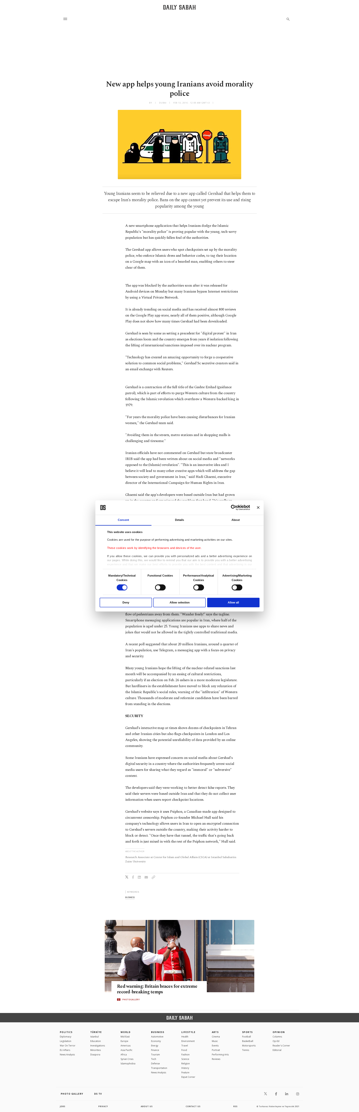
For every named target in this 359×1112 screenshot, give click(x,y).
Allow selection (180, 602)
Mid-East (125, 1036)
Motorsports (249, 1045)
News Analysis (67, 1054)
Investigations (97, 1045)
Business (157, 1032)
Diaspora (95, 1054)
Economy (156, 1041)
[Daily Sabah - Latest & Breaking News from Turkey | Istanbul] (179, 7)
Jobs (62, 1106)
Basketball (247, 1041)
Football (246, 1036)
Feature (185, 1072)
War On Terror (67, 1045)
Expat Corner (188, 1077)
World (126, 1032)
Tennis (245, 1050)
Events (215, 1045)
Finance (155, 1050)
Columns (277, 1036)
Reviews (216, 1059)
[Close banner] (258, 507)
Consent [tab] (123, 519)
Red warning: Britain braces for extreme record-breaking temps (157, 989)
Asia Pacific (126, 1050)
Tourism (155, 1054)
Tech (153, 1059)
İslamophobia (128, 1063)
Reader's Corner (281, 1045)
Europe (124, 1041)
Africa (124, 1054)
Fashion (185, 1054)
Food (184, 1050)
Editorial (277, 1050)
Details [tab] (179, 519)
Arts (215, 1032)
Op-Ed (276, 1041)
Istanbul (94, 1036)
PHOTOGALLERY (131, 999)
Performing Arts (220, 1054)
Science (185, 1059)
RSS (235, 1106)
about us (147, 1106)
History (185, 1068)
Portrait (216, 1050)
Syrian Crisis (127, 1059)
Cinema (216, 1036)
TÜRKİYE (96, 1032)
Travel (184, 1045)
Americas (126, 1045)
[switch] (160, 588)
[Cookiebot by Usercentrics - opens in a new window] (233, 507)
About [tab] (235, 519)
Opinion (279, 1032)
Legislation (65, 1041)
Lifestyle (188, 1032)
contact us (193, 1106)
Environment (188, 1041)
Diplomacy (65, 1036)
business (130, 897)
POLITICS (66, 1032)
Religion (185, 1063)
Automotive (157, 1036)
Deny (125, 602)
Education (95, 1041)
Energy (154, 1045)
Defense (155, 1063)
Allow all (233, 602)
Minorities (95, 1050)
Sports (247, 1032)
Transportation (159, 1068)
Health (184, 1036)
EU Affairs (65, 1050)
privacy (103, 1106)
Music (215, 1041)
